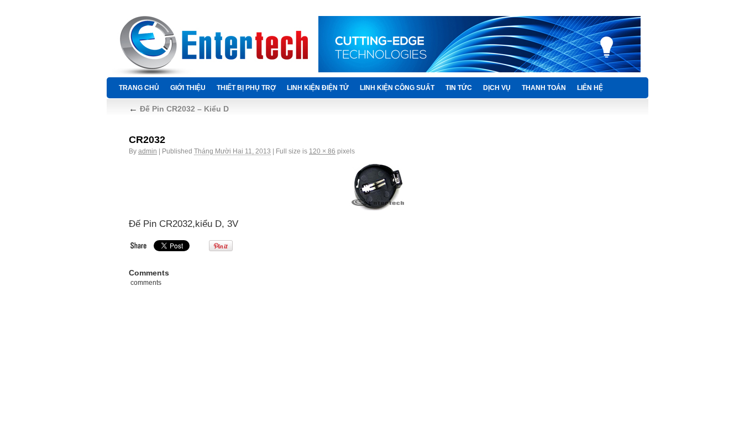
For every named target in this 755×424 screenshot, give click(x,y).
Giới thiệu (188, 88)
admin (147, 151)
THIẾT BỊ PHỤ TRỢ (246, 88)
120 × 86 (322, 151)
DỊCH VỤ (497, 88)
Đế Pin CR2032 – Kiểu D (179, 108)
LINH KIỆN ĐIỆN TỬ (318, 88)
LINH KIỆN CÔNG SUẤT (397, 88)
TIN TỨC (458, 88)
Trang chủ (139, 88)
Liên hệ (590, 88)
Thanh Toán (544, 88)
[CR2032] (377, 186)
